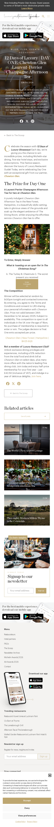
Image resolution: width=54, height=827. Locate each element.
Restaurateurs (9, 635)
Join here (36, 376)
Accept (27, 801)
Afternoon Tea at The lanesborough (18, 730)
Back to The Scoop (15, 135)
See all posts (25, 416)
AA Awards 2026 (11, 662)
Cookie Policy (20, 821)
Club (23, 49)
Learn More (27, 9)
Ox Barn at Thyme (11, 721)
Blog (14, 49)
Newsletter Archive (12, 653)
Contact (7, 667)
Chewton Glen (11, 176)
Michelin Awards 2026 (13, 657)
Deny (27, 808)
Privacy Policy (32, 821)
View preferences (27, 816)
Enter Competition (27, 284)
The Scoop (8, 648)
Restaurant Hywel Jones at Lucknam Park (21, 716)
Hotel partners (10, 639)
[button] (49, 775)
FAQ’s (6, 644)
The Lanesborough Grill (13, 725)
